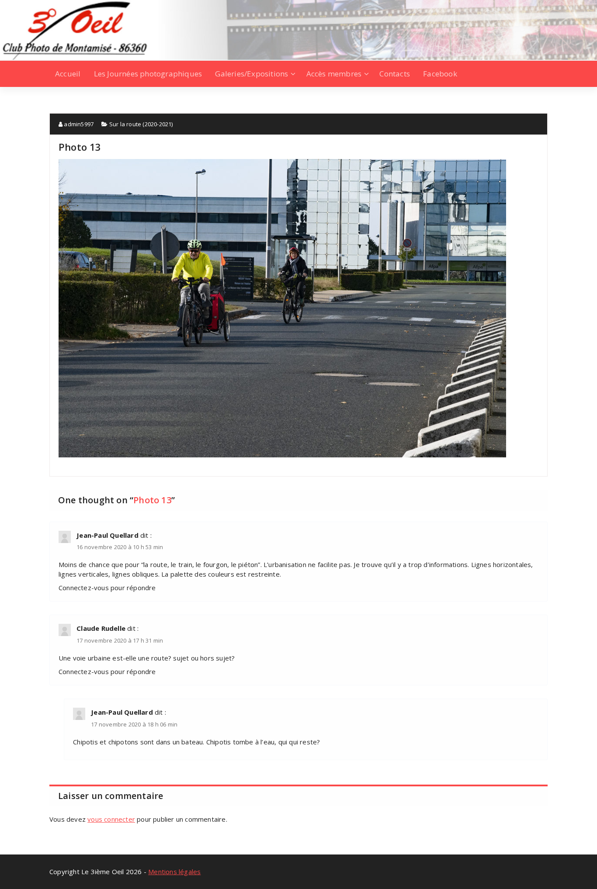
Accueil (67, 74)
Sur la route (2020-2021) (141, 124)
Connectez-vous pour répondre (107, 587)
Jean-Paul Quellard (107, 535)
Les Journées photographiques (148, 74)
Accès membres (334, 74)
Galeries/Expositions (251, 74)
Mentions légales (174, 871)
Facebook (440, 74)
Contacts (394, 74)
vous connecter (111, 819)
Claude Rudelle (100, 628)
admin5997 (78, 124)
